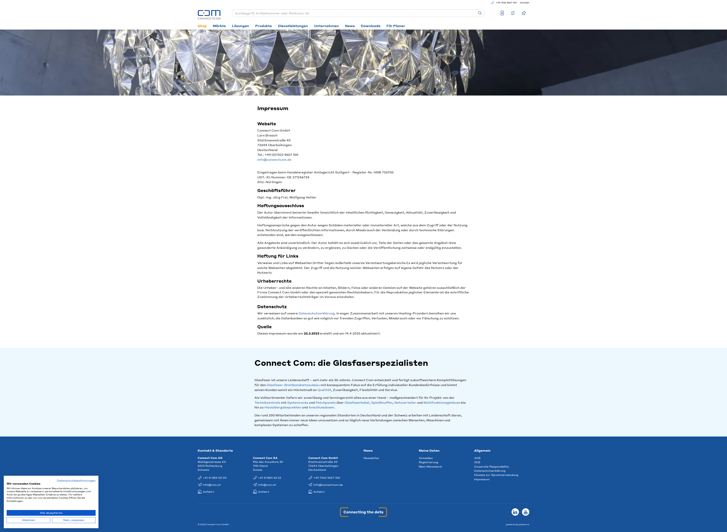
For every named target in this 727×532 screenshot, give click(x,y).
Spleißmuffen (382, 402)
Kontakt (524, 2)
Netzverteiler (405, 402)
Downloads (370, 26)
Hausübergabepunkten (282, 407)
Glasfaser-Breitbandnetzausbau (293, 385)
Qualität (324, 390)
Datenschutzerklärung (317, 313)
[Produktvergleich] (512, 13)
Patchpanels (326, 402)
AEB (477, 462)
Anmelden (426, 458)
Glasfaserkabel (357, 402)
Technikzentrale (267, 402)
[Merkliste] (523, 13)
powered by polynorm (517, 524)
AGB (477, 458)
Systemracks (297, 402)
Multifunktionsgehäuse (442, 402)
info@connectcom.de (274, 159)
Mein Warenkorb (430, 466)
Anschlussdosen (321, 407)
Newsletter (371, 458)
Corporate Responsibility (491, 466)
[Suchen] (480, 13)
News (350, 26)
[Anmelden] (501, 13)
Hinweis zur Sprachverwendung (496, 474)
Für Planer (395, 26)
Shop (202, 26)
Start (201, 34)
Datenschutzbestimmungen (76, 480)
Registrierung (428, 462)
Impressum (482, 479)
